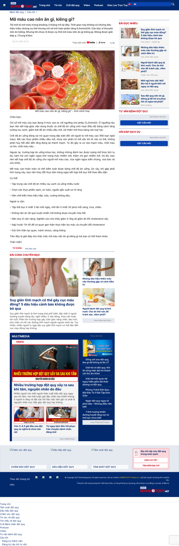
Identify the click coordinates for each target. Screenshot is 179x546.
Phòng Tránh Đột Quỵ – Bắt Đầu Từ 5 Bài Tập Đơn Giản (96, 392)
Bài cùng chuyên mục (25, 254)
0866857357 (124, 477)
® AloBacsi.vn (135, 477)
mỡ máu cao (30, 248)
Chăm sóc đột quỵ (149, 75)
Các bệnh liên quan (149, 57)
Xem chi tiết (150, 460)
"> (93, 477)
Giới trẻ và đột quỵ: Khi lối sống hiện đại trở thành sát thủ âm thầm (96, 370)
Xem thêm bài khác (102, 320)
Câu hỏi (4, 537)
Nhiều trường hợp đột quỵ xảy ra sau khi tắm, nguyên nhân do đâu (44, 387)
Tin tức (58, 5)
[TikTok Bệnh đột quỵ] (102, 42)
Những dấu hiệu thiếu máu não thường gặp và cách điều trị (98, 281)
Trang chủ (44, 5)
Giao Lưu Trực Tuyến (118, 5)
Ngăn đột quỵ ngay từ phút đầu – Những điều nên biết (97, 403)
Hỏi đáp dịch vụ (129, 131)
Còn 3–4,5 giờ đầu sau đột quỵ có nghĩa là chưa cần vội (28, 429)
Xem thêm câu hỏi (158, 117)
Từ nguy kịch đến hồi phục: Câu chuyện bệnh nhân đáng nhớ (61, 429)
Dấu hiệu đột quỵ (9, 510)
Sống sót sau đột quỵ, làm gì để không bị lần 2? (96, 361)
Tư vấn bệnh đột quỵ (11, 534)
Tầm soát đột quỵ (9, 507)
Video (87, 5)
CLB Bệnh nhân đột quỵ (12, 524)
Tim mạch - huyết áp (150, 42)
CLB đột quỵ (72, 5)
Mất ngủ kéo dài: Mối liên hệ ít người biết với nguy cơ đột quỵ (153, 83)
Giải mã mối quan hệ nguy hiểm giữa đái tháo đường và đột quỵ (95, 381)
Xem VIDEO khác (67, 439)
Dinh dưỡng (146, 105)
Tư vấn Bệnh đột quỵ (133, 111)
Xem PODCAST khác (100, 422)
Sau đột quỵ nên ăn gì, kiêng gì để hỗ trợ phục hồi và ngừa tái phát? (153, 98)
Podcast (98, 5)
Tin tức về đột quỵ (10, 517)
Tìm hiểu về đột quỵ (10, 520)
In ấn (112, 43)
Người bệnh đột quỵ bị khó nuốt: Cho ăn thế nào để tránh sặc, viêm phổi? (97, 311)
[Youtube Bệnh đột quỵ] (91, 42)
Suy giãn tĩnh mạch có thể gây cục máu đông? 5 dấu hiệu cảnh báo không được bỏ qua (42, 304)
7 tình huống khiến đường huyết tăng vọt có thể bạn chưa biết (96, 414)
